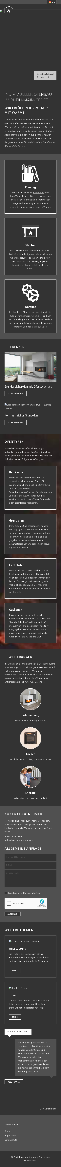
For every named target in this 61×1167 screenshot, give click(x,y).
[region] (30, 47)
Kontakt (8, 1131)
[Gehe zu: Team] (30, 988)
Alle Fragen (14, 1082)
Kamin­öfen (38, 193)
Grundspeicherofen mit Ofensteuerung (28, 386)
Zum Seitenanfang (48, 1109)
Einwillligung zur (24, 893)
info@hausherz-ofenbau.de (19, 840)
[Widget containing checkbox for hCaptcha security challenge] (26, 903)
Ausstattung (17, 948)
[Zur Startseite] (9, 9)
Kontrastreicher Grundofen (22, 415)
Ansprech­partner (14, 142)
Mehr (15, 971)
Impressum (10, 1136)
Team (13, 995)
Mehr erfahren (15, 394)
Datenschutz (11, 1140)
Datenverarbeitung (32, 893)
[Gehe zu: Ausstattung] (30, 942)
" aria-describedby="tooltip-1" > (23, 492)
